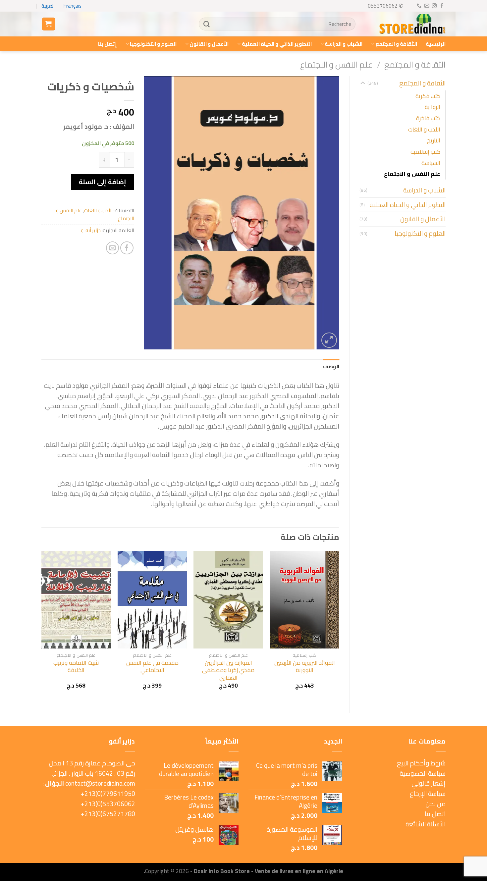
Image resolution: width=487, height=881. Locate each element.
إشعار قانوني (428, 783)
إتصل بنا (107, 44)
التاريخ (433, 140)
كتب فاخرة (428, 118)
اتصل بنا (435, 814)
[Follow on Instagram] (434, 6)
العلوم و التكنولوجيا (153, 44)
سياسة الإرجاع (428, 794)
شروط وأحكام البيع (421, 763)
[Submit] (206, 24)
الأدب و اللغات (424, 129)
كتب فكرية (427, 95)
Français (72, 6)
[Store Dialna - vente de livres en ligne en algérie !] (412, 24)
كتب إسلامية (425, 151)
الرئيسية (436, 44)
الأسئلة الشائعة (426, 824)
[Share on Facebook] (127, 248)
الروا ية (432, 106)
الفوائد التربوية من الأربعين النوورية (304, 666)
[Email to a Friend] (112, 248)
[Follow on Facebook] (441, 6)
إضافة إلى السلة (102, 182)
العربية (48, 6)
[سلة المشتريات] (48, 24)
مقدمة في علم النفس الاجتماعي (152, 666)
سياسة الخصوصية (423, 773)
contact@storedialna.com (100, 783)
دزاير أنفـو (91, 230)
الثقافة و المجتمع (396, 44)
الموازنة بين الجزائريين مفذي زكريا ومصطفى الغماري (228, 670)
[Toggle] (362, 83)
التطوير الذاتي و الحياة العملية (276, 44)
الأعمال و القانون (209, 44)
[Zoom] (329, 340)
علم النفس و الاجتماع (336, 64)
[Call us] (418, 6)
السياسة (430, 162)
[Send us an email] (426, 6)
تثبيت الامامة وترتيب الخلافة (76, 666)
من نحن (435, 804)
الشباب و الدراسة (343, 44)
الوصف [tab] (331, 366)
